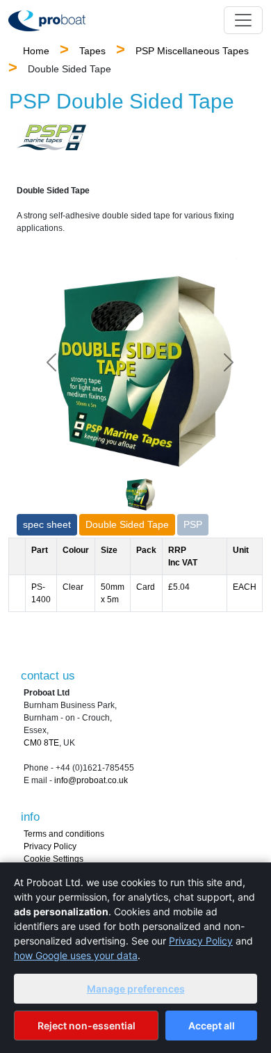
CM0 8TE (41, 743)
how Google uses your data (76, 955)
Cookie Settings (53, 859)
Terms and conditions (64, 834)
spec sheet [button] (47, 524)
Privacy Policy (50, 846)
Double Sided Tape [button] (127, 524)
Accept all (211, 1025)
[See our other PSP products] (51, 138)
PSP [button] (192, 524)
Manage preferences (136, 989)
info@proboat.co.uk (91, 780)
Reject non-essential (87, 1025)
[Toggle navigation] (243, 20)
